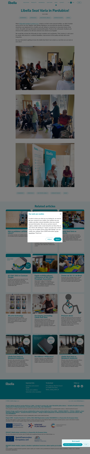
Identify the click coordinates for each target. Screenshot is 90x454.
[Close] (60, 214)
